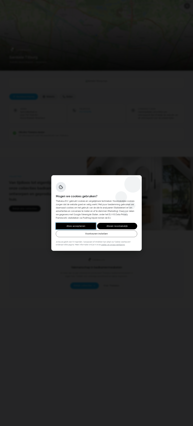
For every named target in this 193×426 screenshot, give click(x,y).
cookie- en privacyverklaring (113, 245)
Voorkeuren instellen (96, 233)
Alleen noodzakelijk (117, 226)
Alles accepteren (76, 226)
